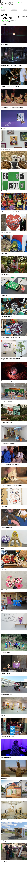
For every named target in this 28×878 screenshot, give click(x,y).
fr (19, 3)
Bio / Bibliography (7, 21)
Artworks (5, 20)
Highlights (13, 20)
